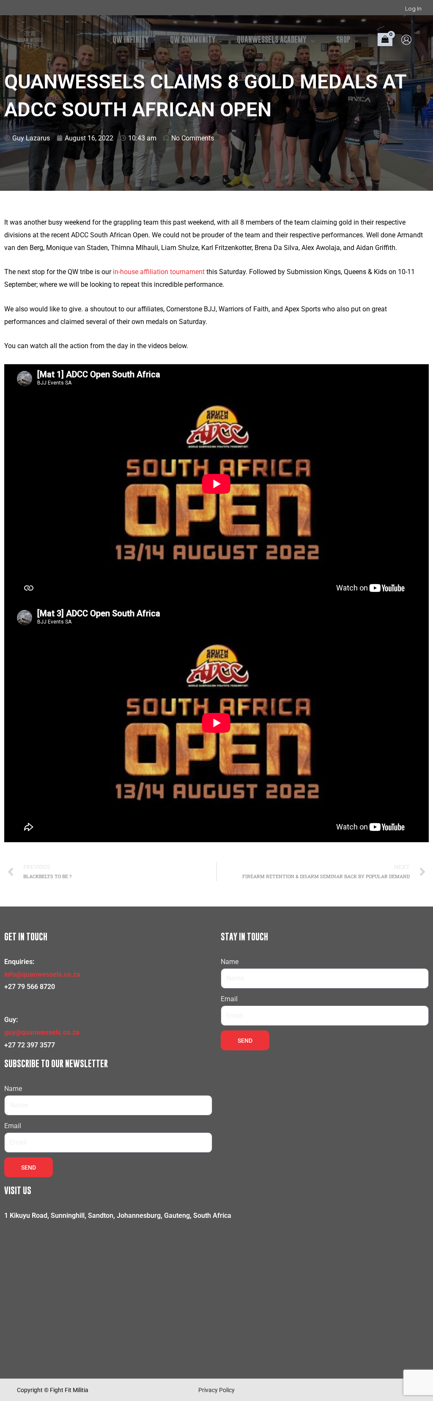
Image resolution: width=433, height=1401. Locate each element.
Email (229, 999)
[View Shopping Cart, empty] (385, 40)
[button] (311, 40)
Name (229, 962)
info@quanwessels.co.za (42, 974)
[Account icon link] (406, 39)
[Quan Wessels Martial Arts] (30, 39)
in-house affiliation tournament (159, 272)
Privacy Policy (216, 1390)
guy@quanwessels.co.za (41, 1032)
